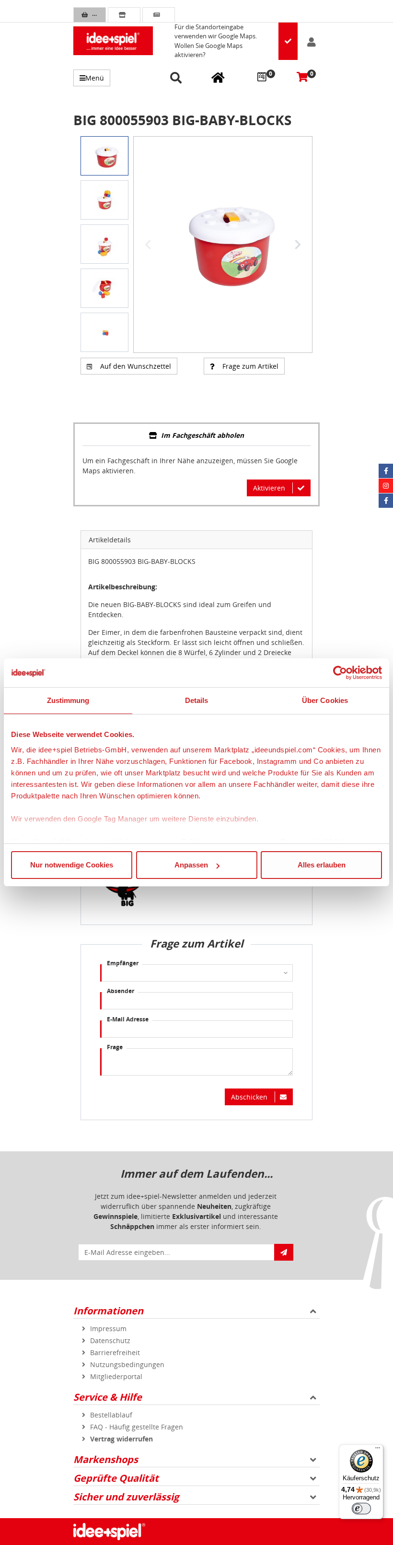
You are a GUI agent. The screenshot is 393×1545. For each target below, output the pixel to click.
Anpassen (191, 865)
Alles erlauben (322, 865)
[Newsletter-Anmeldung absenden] (283, 1252)
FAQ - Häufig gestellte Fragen (136, 1426)
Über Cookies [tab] (325, 700)
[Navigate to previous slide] (148, 244)
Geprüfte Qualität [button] (116, 1478)
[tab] (196, 436)
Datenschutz (110, 1340)
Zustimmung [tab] (68, 700)
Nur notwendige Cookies (71, 865)
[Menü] (377, 1450)
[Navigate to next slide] (297, 244)
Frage (115, 1047)
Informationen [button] (108, 1310)
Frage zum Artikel (250, 366)
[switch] (361, 1508)
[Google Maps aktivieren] (288, 41)
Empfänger (123, 963)
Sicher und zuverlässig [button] (126, 1496)
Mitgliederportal (116, 1376)
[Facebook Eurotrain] (386, 500)
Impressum (108, 1328)
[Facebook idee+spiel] (386, 471)
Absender (120, 991)
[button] (177, 78)
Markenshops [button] (105, 1459)
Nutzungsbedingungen (127, 1364)
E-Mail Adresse (128, 1019)
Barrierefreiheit (115, 1352)
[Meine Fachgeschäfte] (218, 77)
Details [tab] (196, 700)
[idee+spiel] (113, 40)
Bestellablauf (111, 1414)
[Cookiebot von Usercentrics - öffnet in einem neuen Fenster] (340, 673)
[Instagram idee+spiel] (386, 486)
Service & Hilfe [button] (107, 1397)
